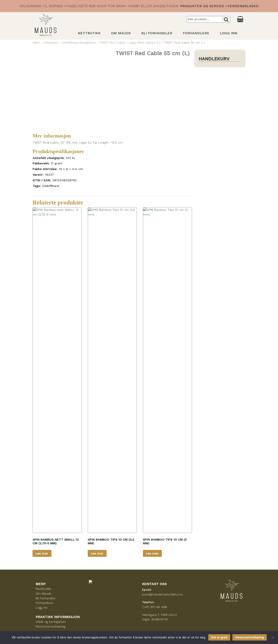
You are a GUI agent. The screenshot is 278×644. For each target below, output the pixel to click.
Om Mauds (121, 33)
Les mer (42, 553)
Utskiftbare (50, 186)
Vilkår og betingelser (51, 621)
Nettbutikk (89, 33)
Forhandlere (196, 33)
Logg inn (228, 33)
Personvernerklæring (50, 626)
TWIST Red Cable (112, 42)
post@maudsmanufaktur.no (162, 594)
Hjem (36, 42)
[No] (272, 637)
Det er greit (219, 637)
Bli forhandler (156, 33)
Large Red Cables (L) (144, 42)
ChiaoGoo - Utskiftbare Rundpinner (70, 42)
